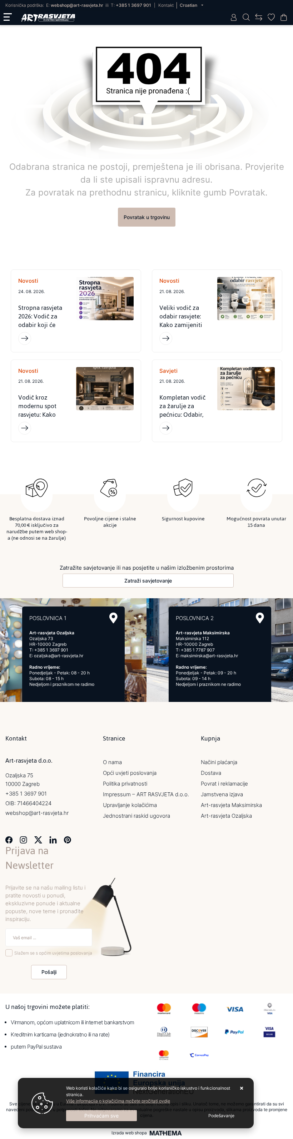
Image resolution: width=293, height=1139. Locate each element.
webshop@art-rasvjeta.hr (77, 5)
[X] (38, 839)
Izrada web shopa (129, 1133)
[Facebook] (9, 839)
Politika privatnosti (125, 783)
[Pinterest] (67, 839)
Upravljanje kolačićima (130, 805)
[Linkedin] (53, 839)
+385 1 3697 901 (133, 5)
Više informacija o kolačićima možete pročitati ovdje (118, 1101)
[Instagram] (23, 839)
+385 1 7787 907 (198, 650)
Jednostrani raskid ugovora (136, 815)
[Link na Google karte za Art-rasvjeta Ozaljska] (113, 618)
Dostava (211, 772)
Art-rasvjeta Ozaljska (226, 815)
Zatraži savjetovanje (148, 581)
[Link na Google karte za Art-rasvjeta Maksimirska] (260, 618)
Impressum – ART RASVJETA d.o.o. (146, 794)
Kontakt (166, 5)
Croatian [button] (189, 5)
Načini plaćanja (219, 762)
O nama (112, 762)
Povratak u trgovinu (147, 217)
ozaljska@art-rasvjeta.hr (58, 655)
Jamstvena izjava (222, 794)
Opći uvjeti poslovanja (130, 772)
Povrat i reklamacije (224, 783)
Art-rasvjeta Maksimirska (231, 805)
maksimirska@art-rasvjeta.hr (209, 655)
